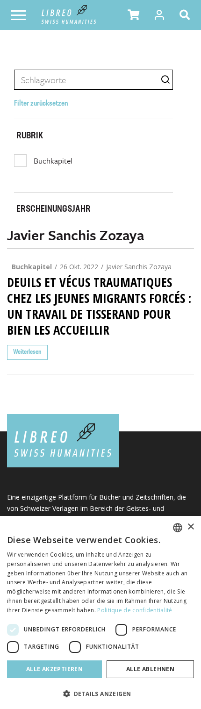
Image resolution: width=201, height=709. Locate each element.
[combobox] (177, 527)
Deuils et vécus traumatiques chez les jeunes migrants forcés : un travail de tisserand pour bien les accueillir (99, 306)
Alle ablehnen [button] (150, 669)
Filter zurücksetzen (41, 103)
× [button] (190, 526)
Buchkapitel (53, 160)
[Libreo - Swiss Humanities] (68, 15)
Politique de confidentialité (134, 610)
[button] (133, 15)
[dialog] (100, 612)
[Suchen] (186, 15)
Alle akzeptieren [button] (54, 669)
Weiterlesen (27, 352)
